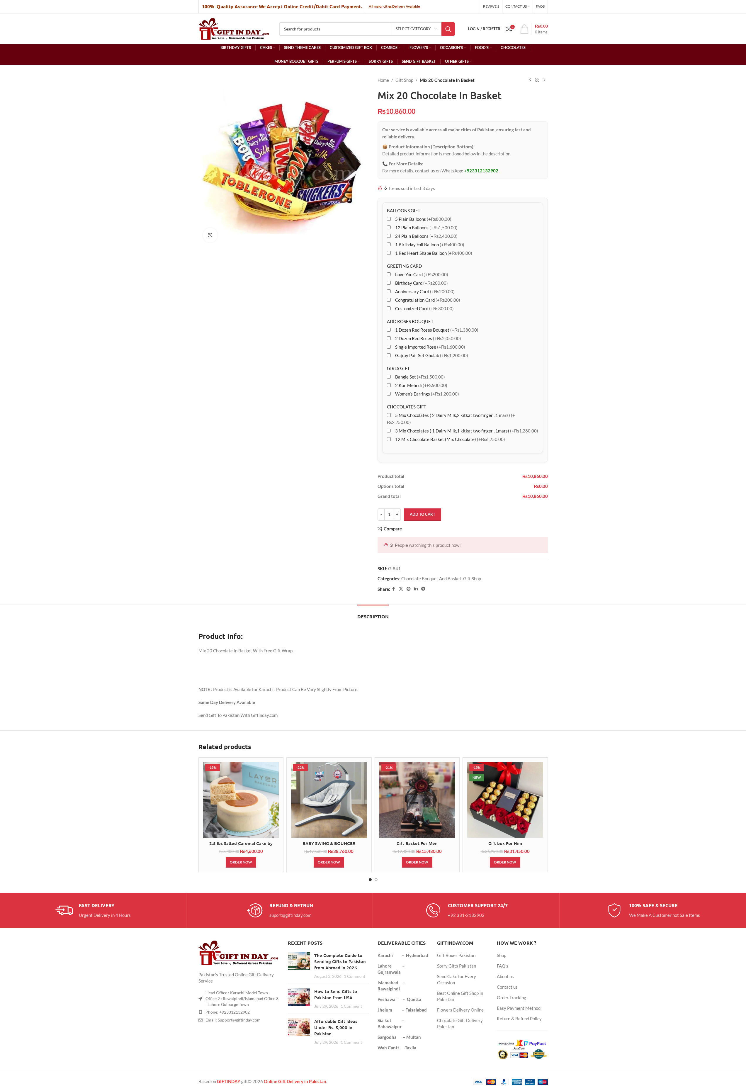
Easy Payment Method (519, 1008)
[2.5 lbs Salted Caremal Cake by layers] (241, 800)
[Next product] (544, 80)
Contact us (507, 987)
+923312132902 (481, 170)
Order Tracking (511, 997)
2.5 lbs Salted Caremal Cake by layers (241, 846)
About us (505, 976)
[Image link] (238, 952)
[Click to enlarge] (210, 235)
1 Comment (354, 976)
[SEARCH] (448, 29)
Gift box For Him (505, 843)
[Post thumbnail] (299, 965)
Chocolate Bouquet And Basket (431, 578)
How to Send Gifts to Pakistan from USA (335, 994)
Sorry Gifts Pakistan (456, 965)
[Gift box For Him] (505, 800)
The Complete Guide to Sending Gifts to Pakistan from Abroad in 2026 (340, 961)
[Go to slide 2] (376, 879)
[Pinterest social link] (408, 589)
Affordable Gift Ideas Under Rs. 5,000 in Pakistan (335, 1027)
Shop (501, 955)
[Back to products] (537, 80)
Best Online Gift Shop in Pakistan (460, 996)
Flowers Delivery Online (460, 1009)
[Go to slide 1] (370, 879)
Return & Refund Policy (519, 1018)
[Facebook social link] (393, 589)
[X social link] (401, 589)
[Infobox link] (93, 910)
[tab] (373, 613)
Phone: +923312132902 (227, 1011)
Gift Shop (404, 80)
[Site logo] (234, 28)
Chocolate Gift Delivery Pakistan (460, 1023)
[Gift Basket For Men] (417, 800)
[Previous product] (530, 80)
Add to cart (422, 514)
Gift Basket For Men (417, 843)
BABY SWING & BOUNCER (329, 843)
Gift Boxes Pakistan (456, 955)
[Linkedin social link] (415, 589)
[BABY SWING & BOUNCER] (329, 800)
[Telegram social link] (423, 589)
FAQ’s (502, 965)
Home (383, 80)
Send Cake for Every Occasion (456, 979)
